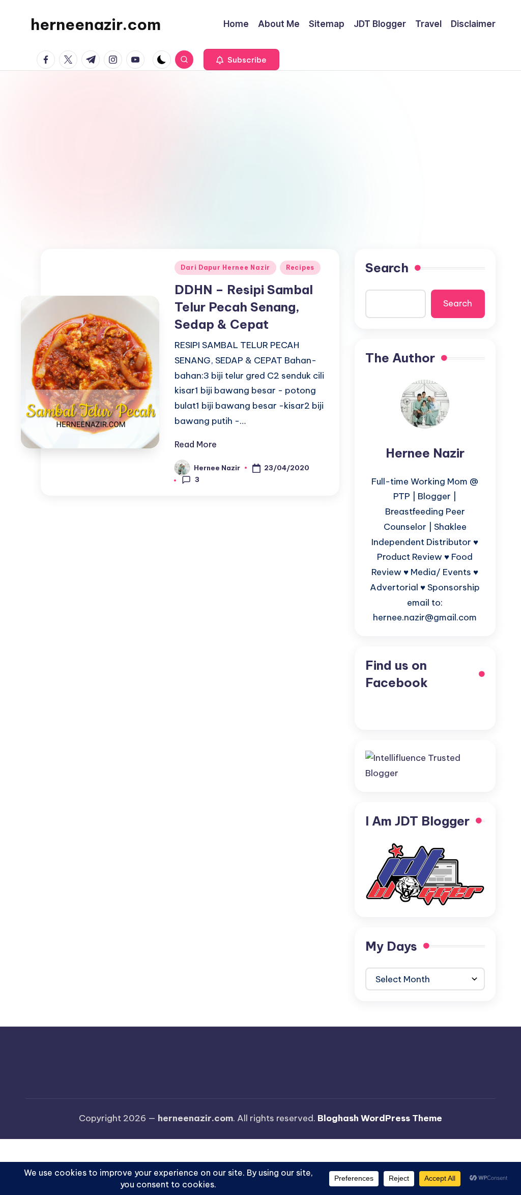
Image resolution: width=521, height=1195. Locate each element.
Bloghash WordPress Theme (379, 1118)
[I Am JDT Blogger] (425, 873)
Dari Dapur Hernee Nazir (225, 267)
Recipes (300, 267)
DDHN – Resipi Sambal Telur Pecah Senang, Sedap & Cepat (244, 306)
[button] (241, 59)
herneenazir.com (96, 24)
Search (387, 267)
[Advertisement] (260, 147)
